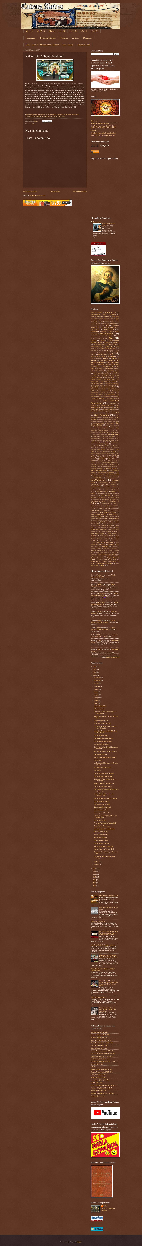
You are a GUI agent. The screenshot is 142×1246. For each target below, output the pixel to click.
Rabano (105, 358)
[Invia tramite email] (43, 121)
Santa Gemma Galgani (106, 522)
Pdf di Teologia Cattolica (98, 997)
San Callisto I (99, 368)
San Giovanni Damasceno (106, 405)
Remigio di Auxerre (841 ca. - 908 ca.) (102, 1093)
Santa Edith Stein (109, 516)
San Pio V (94, 459)
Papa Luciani (101, 352)
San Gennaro (99, 394)
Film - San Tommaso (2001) (102, 723)
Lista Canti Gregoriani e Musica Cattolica (103, 133)
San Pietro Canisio (103, 455)
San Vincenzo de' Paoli (112, 474)
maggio (96, 697)
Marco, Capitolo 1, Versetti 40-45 (104, 783)
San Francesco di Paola (98, 388)
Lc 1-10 (62, 31)
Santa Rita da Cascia (106, 535)
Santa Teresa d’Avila (103, 538)
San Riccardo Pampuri (96, 462)
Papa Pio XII (101, 354)
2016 (94, 885)
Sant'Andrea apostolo (110, 486)
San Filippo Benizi (109, 385)
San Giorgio (116, 396)
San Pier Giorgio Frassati (108, 453)
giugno (96, 695)
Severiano (111, 544)
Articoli (75, 37)
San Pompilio (100, 460)
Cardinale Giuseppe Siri (109, 327)
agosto (96, 689)
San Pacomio (110, 449)
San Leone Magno (113, 434)
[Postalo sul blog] (45, 121)
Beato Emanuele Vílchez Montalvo (104, 829)
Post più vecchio (80, 191)
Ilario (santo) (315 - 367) (98, 1075)
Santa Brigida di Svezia (99, 510)
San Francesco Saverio (103, 390)
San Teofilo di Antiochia (111, 466)
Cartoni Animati (108, 329)
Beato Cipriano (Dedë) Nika (102, 813)
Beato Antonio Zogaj (100, 820)
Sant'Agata (98, 477)
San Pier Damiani (95, 453)
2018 (94, 880)
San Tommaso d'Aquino (99, 470)
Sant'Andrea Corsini (111, 488)
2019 (94, 877)
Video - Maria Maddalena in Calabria (105, 757)
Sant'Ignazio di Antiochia (109, 499)
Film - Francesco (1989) (101, 840)
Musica (107, 342)
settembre (97, 686)
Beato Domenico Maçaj (101, 735)
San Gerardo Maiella (110, 394)
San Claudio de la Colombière (107, 375)
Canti (106, 325)
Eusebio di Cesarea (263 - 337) (100, 1059)
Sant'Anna (107, 489)
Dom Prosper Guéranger (97, 336)
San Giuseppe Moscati (98, 423)
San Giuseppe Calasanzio (97, 421)
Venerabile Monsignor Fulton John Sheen (101, 550)
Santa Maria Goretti (97, 533)
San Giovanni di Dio (110, 407)
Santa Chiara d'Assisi (97, 516)
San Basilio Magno (107, 360)
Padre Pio (109, 346)
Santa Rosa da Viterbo (107, 537)
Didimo (110, 331)
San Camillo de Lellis (111, 368)
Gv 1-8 (84, 31)
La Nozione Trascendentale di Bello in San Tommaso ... (105, 731)
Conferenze (94, 331)
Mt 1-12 (29, 31)
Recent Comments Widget (112, 657)
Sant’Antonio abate (102, 491)
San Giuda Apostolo (108, 417)
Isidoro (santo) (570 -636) (98, 1077)
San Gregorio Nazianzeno (112, 425)
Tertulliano (114, 546)
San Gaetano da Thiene (107, 392)
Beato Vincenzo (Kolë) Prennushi (104, 773)
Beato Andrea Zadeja (100, 754)
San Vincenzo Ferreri (98, 476)
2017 (94, 883)
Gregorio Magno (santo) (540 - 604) (101, 1069)
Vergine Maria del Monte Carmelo (107, 554)
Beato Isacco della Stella (107, 321)
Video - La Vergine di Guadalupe (103, 846)
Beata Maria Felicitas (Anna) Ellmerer (105, 751)
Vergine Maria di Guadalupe (107, 559)
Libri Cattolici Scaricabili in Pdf (108, 896)
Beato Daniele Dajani (100, 837)
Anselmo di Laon (110, 312)
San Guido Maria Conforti (106, 428)
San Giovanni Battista (98, 398)
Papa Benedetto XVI (108, 348)
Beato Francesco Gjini (100, 810)
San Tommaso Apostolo (96, 468)
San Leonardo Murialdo (99, 434)
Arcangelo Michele (95, 314)
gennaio (97, 864)
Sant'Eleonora (101, 497)
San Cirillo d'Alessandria (101, 373)
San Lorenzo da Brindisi (108, 436)
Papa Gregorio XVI (96, 350)
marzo (96, 703)
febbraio (97, 862)
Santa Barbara (94, 508)
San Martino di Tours (102, 445)
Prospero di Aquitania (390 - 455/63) (101, 1088)
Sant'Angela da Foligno (96, 489)
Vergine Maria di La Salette (99, 561)
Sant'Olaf (93, 507)
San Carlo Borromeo (97, 370)
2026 (94, 666)
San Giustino (110, 423)
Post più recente (30, 191)
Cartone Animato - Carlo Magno (103, 738)
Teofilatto (105, 546)
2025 (94, 669)
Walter (99, 575)
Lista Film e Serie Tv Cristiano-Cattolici (102, 945)
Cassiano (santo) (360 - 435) (99, 1045)
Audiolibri (113, 314)
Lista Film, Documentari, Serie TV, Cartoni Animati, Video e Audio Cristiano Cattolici (103, 126)
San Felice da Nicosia (97, 385)
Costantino (104, 331)
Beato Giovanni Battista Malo (103, 741)
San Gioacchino (107, 396)
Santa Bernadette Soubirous (108, 508)
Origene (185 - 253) (96, 1082)
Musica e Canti (83, 44)
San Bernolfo (98, 760)
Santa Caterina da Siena (108, 512)
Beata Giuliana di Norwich (106, 318)
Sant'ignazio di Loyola (98, 501)
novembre (97, 680)
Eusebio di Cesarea (102, 338)
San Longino (97, 436)
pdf (111, 354)
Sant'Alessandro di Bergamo (108, 482)
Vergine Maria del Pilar (97, 556)
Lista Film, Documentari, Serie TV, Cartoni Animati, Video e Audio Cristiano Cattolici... (108, 933)
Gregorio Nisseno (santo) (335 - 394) (102, 1072)
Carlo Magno (95, 329)
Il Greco (111, 340)
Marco (51, 31)
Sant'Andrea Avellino (96, 488)
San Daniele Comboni (108, 379)
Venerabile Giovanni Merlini (110, 548)
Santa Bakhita (113, 507)
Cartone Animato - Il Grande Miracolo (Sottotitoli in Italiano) (108, 956)
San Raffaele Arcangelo (111, 460)
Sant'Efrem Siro (105, 495)
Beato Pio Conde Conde (101, 801)
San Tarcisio (101, 466)
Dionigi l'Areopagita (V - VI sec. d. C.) (102, 1056)
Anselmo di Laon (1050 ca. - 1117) (101, 1040)
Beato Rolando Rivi (96, 325)
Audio (104, 314)
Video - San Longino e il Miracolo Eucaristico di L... (104, 794)
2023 (94, 675)
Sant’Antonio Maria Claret (104, 493)
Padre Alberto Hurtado (100, 344)
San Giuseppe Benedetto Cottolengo (108, 419)
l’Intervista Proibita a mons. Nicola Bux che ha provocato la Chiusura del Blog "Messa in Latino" (108, 983)
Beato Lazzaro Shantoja (101, 834)
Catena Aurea (97, 222)
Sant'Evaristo (96, 499)
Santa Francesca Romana (100, 520)
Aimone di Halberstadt (96, 312)
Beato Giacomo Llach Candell (103, 776)
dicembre (97, 677)
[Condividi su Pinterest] (51, 121)
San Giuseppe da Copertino (112, 421)
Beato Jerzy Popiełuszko (109, 323)
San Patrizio (113, 451)
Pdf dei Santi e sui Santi (98, 921)
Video (33, 124)
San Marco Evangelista (102, 443)
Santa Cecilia (112, 514)
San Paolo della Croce (102, 451)
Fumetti (93, 340)
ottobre (96, 683)
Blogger (79, 1242)
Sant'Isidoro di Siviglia (111, 505)
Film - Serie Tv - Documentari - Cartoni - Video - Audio (49, 44)
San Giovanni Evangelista (109, 409)
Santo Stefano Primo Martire (105, 542)
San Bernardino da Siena (103, 364)
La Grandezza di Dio (100, 706)
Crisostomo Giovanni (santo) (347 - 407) (103, 1053)
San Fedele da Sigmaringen (112, 383)
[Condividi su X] (47, 121)
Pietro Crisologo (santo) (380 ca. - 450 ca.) (103, 1085)
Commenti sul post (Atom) (37, 195)
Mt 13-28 (41, 31)
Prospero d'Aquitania (96, 358)
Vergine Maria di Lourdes (104, 563)
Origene (116, 342)
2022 (94, 868)
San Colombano (109, 377)
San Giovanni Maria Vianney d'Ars (100, 411)
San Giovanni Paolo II (112, 413)
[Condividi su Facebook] (49, 121)
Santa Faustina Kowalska (111, 518)
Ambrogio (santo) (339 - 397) (99, 1037)
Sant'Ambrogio (95, 486)
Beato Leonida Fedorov (101, 832)
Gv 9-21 (94, 31)
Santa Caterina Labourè (98, 514)
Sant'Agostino (97, 480)
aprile (96, 700)
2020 (94, 874)
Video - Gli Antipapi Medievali (103, 786)
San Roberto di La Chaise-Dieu (99, 464)
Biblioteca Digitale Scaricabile (100, 123)
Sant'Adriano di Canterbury (112, 476)
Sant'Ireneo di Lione (96, 505)
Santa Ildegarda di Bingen (105, 525)
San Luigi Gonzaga (108, 440)
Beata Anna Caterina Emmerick (100, 316)
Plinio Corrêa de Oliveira (98, 356)
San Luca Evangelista (108, 438)
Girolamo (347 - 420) (97, 1064)
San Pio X (102, 459)
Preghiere (64, 37)
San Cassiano (110, 370)
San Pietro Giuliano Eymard (108, 457)
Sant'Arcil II (97, 770)
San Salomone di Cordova (102, 804)
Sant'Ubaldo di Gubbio (102, 507)
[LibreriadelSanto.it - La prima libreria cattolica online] (47, 205)
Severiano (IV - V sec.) (98, 1096)
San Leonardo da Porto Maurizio (109, 432)
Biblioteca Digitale (48, 37)
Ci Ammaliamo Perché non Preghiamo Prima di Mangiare (105, 727)
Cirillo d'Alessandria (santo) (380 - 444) (102, 1051)
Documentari (106, 333)
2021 (94, 871)
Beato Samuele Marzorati (101, 843)
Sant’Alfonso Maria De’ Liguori (103, 484)
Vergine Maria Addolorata (102, 552)
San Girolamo (101, 415)
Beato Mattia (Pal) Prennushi (102, 807)
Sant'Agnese (111, 477)
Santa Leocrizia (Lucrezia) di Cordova (105, 798)
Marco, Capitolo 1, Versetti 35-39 (104, 849)
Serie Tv (102, 544)
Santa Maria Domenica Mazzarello (108, 531)
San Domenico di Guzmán (109, 381)
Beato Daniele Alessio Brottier (106, 320)
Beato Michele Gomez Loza (102, 767)
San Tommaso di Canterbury (106, 472)
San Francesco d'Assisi (108, 387)
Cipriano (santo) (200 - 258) (99, 1048)
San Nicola (101, 449)
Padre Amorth (112, 344)
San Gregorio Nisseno (100, 427)
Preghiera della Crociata (101, 720)
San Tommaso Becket (110, 468)
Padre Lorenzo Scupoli (97, 346)
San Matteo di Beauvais (101, 744)
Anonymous (101, 593)
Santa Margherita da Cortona (105, 527)
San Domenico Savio (97, 383)
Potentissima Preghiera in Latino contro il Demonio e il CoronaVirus (107, 1009)
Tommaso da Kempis (96, 548)
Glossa (102, 340)
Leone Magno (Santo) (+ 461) (99, 1080)
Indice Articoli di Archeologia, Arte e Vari (103, 135)
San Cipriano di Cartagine (111, 372)
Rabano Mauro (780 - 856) (98, 1090)
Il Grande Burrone (99, 709)
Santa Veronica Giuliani (104, 540)
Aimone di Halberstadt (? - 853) (100, 1035)
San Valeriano (100, 474)
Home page (30, 37)
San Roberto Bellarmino (110, 462)
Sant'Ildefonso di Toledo (109, 503)
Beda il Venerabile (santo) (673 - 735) (102, 1043)
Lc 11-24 (73, 31)
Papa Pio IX (110, 352)
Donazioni (87, 37)
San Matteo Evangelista (105, 447)
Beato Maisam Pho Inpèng (102, 826)
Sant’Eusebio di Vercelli (113, 497)
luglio (96, 692)
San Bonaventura (108, 366)
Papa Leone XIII (108, 350)
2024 (94, 672)
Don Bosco (109, 336)
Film (111, 338)
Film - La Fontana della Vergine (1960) (105, 823)
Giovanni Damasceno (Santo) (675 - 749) (103, 1061)
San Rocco (111, 464)
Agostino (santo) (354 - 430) (99, 1032)
